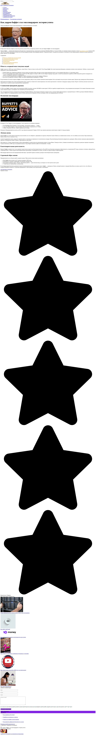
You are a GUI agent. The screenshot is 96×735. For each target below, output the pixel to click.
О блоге (5, 7)
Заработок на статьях (7, 17)
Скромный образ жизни (8, 63)
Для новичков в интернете (9, 15)
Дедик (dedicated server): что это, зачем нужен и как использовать (15, 612)
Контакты (5, 11)
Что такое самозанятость (6, 686)
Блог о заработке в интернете (7, 5)
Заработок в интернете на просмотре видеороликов (12, 733)
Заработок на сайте (7, 14)
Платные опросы (7, 12)
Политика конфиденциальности (8, 724)
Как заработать (6, 13)
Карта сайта (5, 8)
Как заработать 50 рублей (8, 714)
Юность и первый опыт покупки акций (12, 57)
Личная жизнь (6, 61)
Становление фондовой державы (10, 58)
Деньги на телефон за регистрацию (11, 719)
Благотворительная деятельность (10, 62)
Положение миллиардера (8, 60)
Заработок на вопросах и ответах (10, 717)
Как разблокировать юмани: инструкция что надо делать (13, 637)
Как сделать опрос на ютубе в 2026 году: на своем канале (13, 670)
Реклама (5, 9)
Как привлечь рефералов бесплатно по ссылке (13, 721)
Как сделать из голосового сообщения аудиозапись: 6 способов (15, 653)
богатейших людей (84, 50)
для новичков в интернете (6, 169)
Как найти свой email (5, 629)
